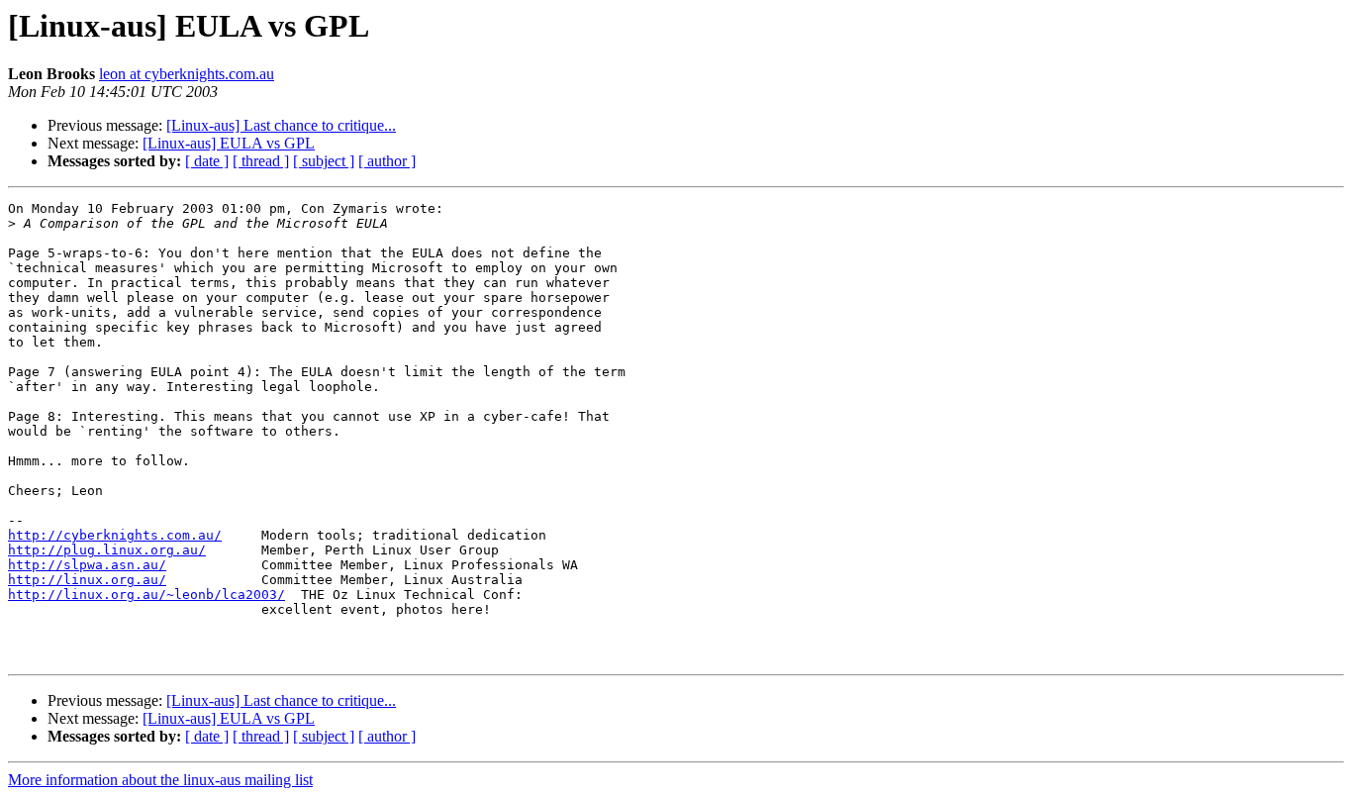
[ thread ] (261, 160)
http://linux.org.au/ (87, 579)
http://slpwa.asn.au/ (87, 564)
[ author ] (387, 160)
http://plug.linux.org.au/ (107, 550)
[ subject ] (323, 160)
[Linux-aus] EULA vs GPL (229, 143)
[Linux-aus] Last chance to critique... (281, 125)
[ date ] (207, 160)
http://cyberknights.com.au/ (115, 535)
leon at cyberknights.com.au (186, 73)
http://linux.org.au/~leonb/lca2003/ (146, 594)
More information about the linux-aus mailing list (160, 779)
